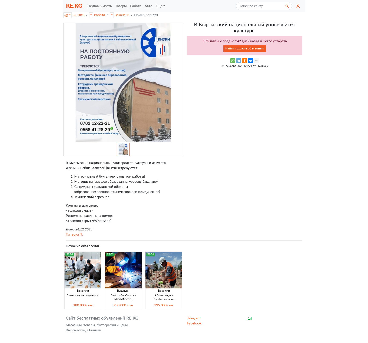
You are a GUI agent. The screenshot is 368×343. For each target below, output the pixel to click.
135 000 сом (163, 305)
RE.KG (74, 6)
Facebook (194, 323)
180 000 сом (82, 305)
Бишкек (78, 15)
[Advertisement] (244, 100)
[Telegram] (238, 60)
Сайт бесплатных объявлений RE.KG (102, 318)
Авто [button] (148, 6)
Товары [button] (121, 6)
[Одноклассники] (244, 60)
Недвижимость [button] (100, 6)
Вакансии (122, 15)
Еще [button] (159, 6)
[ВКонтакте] (250, 60)
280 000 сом (123, 305)
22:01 (69, 254)
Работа (99, 15)
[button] (298, 6)
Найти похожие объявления (244, 48)
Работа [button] (135, 6)
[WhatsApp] (232, 60)
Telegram (193, 318)
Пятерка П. (74, 234)
